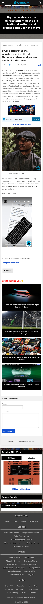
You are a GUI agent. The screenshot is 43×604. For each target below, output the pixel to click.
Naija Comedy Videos (30, 532)
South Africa (8, 568)
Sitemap (26, 597)
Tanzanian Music (14, 571)
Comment (6, 412)
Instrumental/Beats (28, 564)
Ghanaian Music (30, 561)
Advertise (9, 589)
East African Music (17, 575)
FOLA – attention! (21, 488)
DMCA (24, 593)
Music (12, 458)
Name (4, 404)
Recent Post (33, 521)
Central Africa (29, 571)
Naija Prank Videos (21, 536)
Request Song (12, 593)
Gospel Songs (29, 557)
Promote (19, 589)
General (8, 521)
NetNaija (33, 597)
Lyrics (23, 521)
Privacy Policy (33, 586)
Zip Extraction (32, 589)
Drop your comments (10, 263)
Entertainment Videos (21, 546)
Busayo (12, 65)
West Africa (20, 568)
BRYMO (8, 270)
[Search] (40, 2)
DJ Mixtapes (12, 564)
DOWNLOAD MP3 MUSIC (21, 124)
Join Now (36, 119)
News (16, 521)
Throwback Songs (13, 561)
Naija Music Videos (11, 532)
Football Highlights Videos (21, 539)
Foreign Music (34, 568)
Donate (33, 593)
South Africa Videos (31, 543)
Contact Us (9, 586)
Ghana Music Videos (12, 543)
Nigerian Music (15, 557)
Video (32, 458)
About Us (20, 586)
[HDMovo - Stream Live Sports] (21, 114)
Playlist (31, 575)
